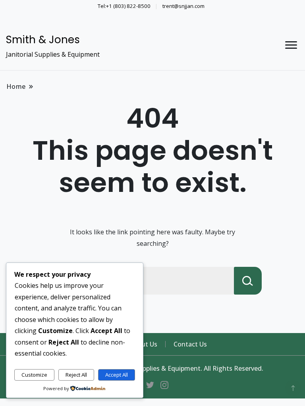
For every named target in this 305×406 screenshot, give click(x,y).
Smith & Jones (43, 40)
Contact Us (190, 344)
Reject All (76, 374)
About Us (143, 344)
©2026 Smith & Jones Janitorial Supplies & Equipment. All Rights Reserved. (152, 368)
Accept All (116, 374)
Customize (34, 374)
